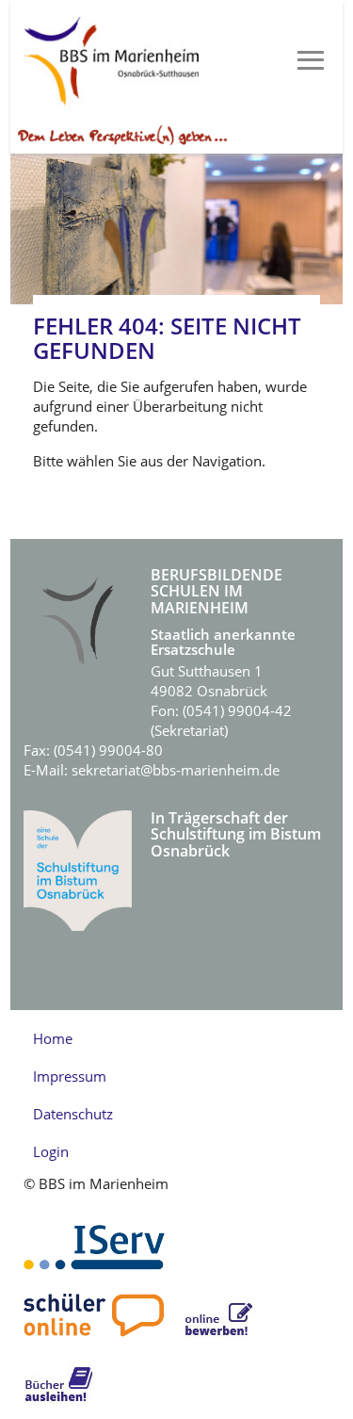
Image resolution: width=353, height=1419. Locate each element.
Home (52, 1038)
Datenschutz (73, 1113)
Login (51, 1151)
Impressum (69, 1076)
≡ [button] (311, 61)
